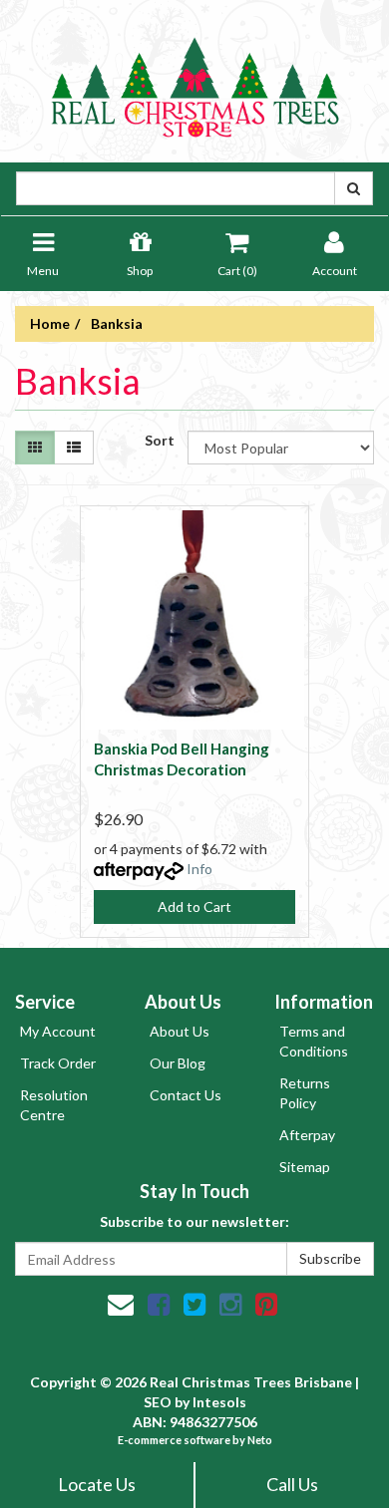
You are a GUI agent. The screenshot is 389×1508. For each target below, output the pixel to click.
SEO (158, 1401)
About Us (179, 1031)
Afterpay (307, 1134)
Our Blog (177, 1063)
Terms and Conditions (313, 1041)
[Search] (353, 188)
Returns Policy (304, 1092)
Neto (259, 1439)
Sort (159, 440)
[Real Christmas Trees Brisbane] (194, 79)
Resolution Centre (54, 1104)
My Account (58, 1031)
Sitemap (304, 1166)
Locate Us (97, 1484)
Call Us (292, 1484)
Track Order (58, 1063)
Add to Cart (194, 906)
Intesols (219, 1401)
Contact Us (185, 1094)
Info (199, 868)
